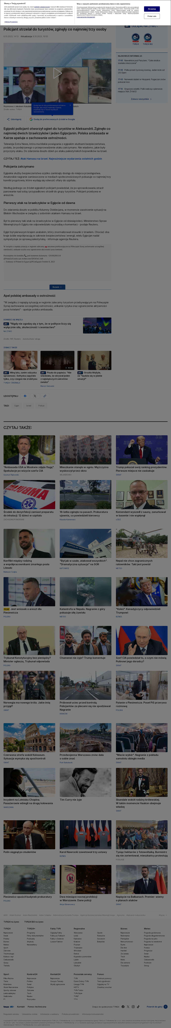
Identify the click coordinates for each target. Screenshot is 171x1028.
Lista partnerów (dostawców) (86, 17)
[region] (85, 13)
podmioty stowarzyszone (42, 7)
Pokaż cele (152, 16)
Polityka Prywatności (11, 22)
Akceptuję (152, 9)
